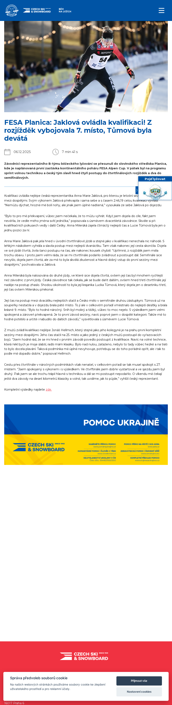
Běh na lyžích (65, 10)
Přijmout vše (139, 680)
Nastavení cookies (139, 691)
